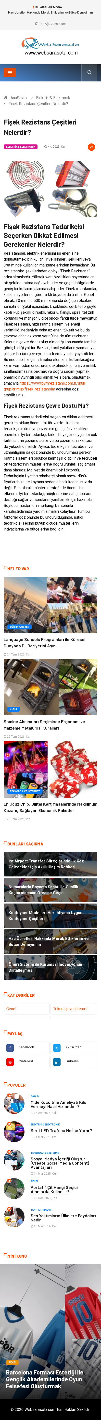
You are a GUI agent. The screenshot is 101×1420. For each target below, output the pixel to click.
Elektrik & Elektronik (53, 97)
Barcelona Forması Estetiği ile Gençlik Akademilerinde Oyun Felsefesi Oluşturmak (44, 1379)
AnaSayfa (19, 97)
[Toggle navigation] (10, 72)
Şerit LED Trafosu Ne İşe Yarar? (61, 1130)
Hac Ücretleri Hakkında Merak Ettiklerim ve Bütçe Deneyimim (50, 12)
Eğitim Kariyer (19, 626)
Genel (13, 709)
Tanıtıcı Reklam (41, 1209)
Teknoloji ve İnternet (25, 791)
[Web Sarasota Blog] (50, 45)
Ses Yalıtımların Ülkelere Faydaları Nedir (63, 1217)
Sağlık (35, 1096)
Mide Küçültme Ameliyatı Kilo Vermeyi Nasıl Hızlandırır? (58, 1104)
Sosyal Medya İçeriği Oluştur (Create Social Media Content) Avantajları (60, 1163)
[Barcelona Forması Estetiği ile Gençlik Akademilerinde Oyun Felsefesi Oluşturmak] (50, 1331)
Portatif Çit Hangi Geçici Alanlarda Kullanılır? (54, 1189)
